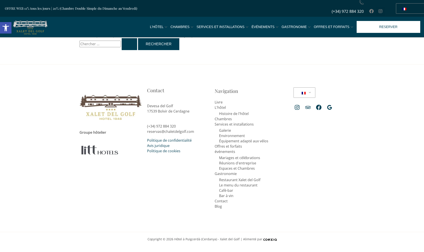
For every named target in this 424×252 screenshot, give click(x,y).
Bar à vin (226, 195)
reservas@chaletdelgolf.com (170, 131)
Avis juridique (158, 145)
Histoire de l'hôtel (234, 113)
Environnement (232, 135)
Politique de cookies (163, 151)
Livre (219, 102)
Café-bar (226, 190)
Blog (218, 206)
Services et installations (220, 27)
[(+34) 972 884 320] (361, 2)
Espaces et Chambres (237, 168)
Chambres (179, 27)
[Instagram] (297, 107)
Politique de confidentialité (169, 140)
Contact (221, 201)
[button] (5, 28)
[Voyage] (308, 107)
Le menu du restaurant (238, 185)
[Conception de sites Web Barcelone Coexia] (270, 239)
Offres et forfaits (331, 27)
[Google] (329, 107)
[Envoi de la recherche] (129, 44)
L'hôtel (156, 27)
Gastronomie (294, 27)
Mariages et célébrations (239, 157)
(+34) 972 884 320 (348, 11)
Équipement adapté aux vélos (243, 141)
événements (263, 27)
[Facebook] (319, 107)
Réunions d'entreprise (237, 163)
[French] (304, 92)
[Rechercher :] (109, 43)
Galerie (225, 130)
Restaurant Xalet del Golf (239, 179)
